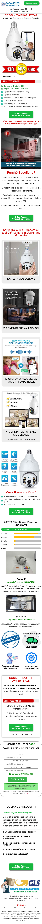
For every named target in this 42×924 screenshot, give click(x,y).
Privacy (27, 793)
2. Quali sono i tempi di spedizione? (19, 832)
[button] (21, 812)
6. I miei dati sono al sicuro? (15, 854)
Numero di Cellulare (21, 761)
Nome (21, 754)
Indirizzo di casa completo (21, 767)
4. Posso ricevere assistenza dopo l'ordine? (19, 844)
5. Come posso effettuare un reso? (19, 849)
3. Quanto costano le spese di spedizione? (16, 837)
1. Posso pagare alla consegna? (17, 812)
